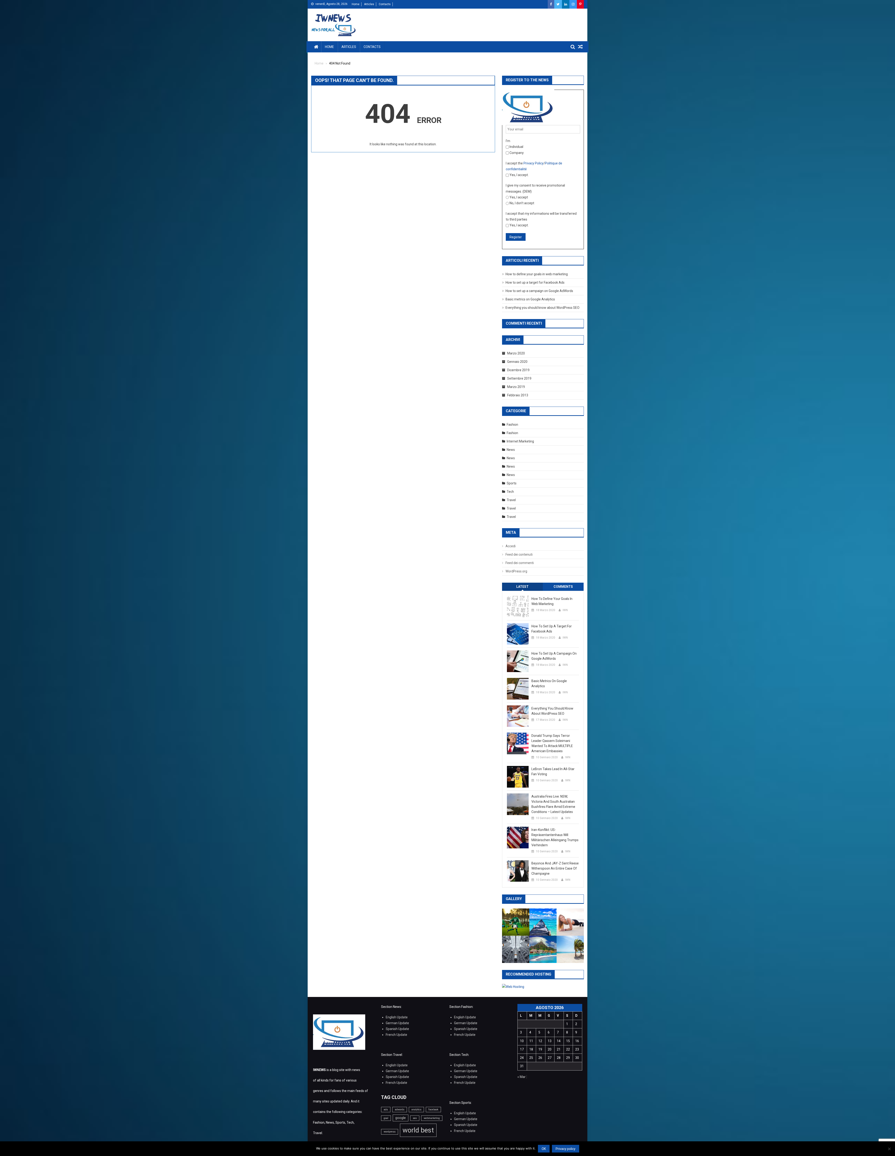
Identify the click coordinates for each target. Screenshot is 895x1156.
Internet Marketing (520, 441)
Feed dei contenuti (519, 554)
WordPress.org (516, 571)
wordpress (390, 1131)
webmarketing (432, 1118)
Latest (522, 586)
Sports (511, 483)
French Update (396, 1035)
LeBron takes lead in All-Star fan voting (553, 771)
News (511, 450)
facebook (433, 1109)
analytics (416, 1109)
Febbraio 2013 (517, 395)
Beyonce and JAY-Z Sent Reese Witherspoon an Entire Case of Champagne (555, 868)
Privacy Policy (533, 163)
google (400, 1118)
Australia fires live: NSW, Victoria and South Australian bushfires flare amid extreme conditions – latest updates (553, 804)
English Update (397, 1017)
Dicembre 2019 (518, 370)
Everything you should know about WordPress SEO (542, 307)
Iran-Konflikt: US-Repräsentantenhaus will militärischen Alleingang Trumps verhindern (554, 837)
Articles (369, 4)
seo (415, 1118)
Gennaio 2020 (517, 362)
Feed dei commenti (520, 563)
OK (544, 1149)
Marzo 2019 (516, 387)
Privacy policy (565, 1149)
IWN (565, 610)
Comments (563, 586)
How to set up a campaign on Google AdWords (539, 291)
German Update (397, 1023)
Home (355, 4)
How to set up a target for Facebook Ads (535, 282)
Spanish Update (397, 1029)
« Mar (521, 1077)
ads (386, 1109)
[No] (889, 1148)
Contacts (385, 4)
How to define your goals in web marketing (537, 274)
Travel (511, 500)
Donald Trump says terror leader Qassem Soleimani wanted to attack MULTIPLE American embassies (552, 743)
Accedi (511, 546)
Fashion (512, 424)
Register (515, 237)
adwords (399, 1109)
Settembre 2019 (519, 378)
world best (418, 1130)
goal (386, 1118)
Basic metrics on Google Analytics (530, 299)
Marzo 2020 (516, 353)
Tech (510, 491)
